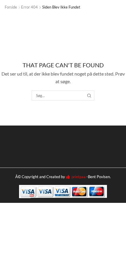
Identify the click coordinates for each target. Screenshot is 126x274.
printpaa (78, 176)
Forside (11, 7)
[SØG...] (89, 96)
